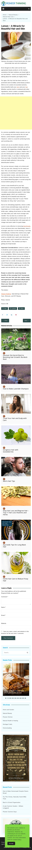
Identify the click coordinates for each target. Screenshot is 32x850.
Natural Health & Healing (10, 720)
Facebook (3, 314)
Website (3, 623)
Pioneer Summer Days (10, 811)
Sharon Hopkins (6, 294)
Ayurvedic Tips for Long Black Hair (14, 546)
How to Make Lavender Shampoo (16, 389)
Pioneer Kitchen (8, 717)
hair (26, 87)
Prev (6, 320)
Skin (22, 308)
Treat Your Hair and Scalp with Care (15, 419)
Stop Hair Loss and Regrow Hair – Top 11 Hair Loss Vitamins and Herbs (16, 513)
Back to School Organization (11, 802)
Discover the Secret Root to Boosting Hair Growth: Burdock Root (15, 357)
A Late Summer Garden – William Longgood (13, 807)
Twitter (7, 314)
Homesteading (7, 728)
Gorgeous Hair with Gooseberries (10, 451)
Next (26, 320)
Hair (5, 308)
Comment (4, 596)
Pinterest (16, 314)
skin (18, 87)
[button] (5, 698)
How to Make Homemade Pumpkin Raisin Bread (14, 692)
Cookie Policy (17, 839)
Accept (11, 843)
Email (3, 615)
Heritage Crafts (7, 724)
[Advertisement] (16, 113)
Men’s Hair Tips (9, 481)
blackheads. (27, 226)
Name (3, 607)
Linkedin (12, 314)
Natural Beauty (7, 713)
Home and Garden (8, 709)
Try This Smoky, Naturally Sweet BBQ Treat (14, 797)
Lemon (14, 308)
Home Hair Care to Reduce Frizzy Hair (15, 580)
